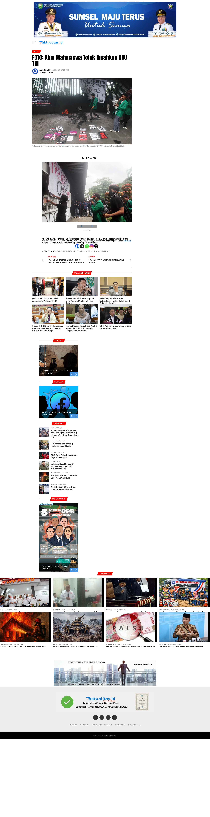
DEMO (76, 251)
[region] (58, 357)
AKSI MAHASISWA (65, 251)
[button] (76, 374)
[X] (82, 246)
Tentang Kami (134, 725)
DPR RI (84, 251)
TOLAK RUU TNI (103, 251)
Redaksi (73, 725)
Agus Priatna (47, 72)
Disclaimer (120, 725)
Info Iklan (84, 725)
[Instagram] (91, 246)
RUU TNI (127, 241)
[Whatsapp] (87, 246)
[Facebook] (77, 246)
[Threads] (96, 246)
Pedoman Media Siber (102, 725)
